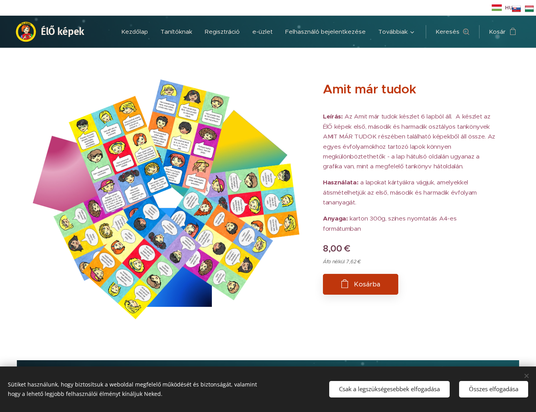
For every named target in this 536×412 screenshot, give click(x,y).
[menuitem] (136, 32)
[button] (452, 32)
